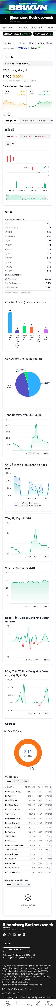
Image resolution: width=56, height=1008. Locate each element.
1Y (40, 136)
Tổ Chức (16, 781)
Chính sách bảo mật (11, 993)
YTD (26, 136)
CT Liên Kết (25, 885)
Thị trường (21, 43)
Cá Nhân (25, 781)
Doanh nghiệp (36, 43)
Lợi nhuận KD (27, 120)
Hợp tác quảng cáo (16, 949)
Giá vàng (50, 43)
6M (12, 136)
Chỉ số (42, 120)
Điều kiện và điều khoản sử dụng (16, 989)
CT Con (16, 885)
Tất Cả (8, 781)
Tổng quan (11, 120)
